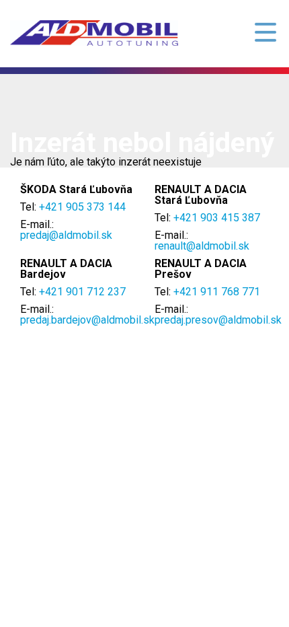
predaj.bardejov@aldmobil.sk (87, 320)
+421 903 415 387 (216, 217)
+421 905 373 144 (82, 206)
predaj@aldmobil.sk (66, 235)
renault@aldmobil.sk (202, 245)
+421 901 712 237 (82, 291)
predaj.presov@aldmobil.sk (218, 320)
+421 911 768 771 (216, 291)
